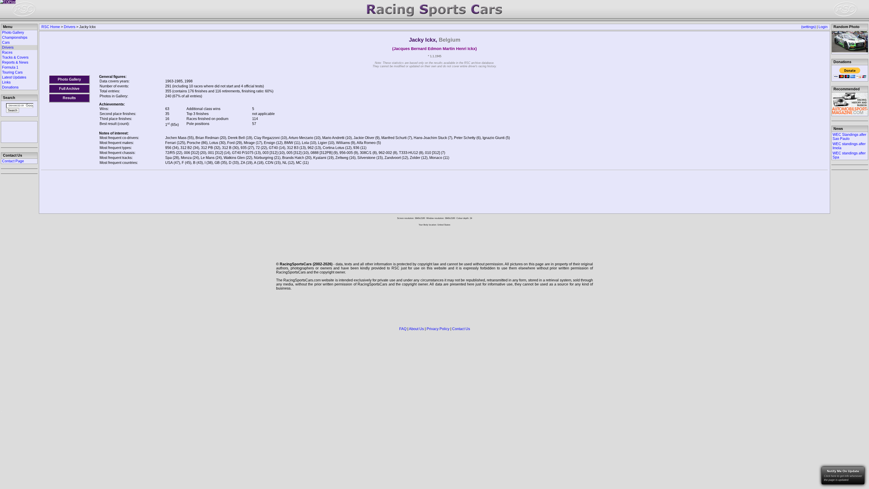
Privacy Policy (438, 329)
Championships (14, 37)
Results (69, 98)
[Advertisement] (19, 131)
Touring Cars (12, 72)
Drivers (69, 27)
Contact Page (13, 161)
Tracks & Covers (15, 57)
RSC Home (50, 27)
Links (6, 82)
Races (7, 52)
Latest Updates (14, 77)
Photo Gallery (69, 79)
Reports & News (15, 62)
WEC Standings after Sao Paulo (849, 137)
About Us (416, 329)
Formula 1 (10, 67)
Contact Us (461, 329)
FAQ (402, 329)
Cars (6, 42)
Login (823, 27)
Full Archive (69, 89)
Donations (10, 87)
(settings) (808, 27)
